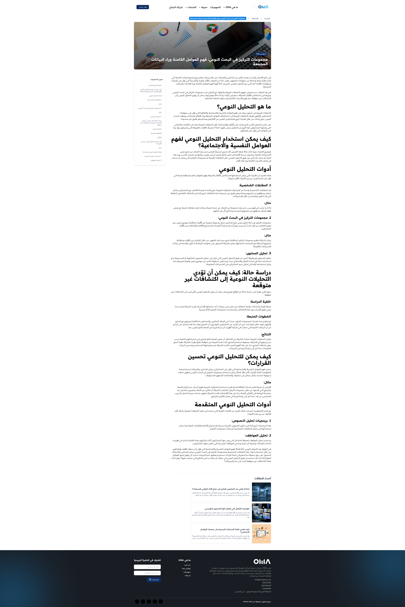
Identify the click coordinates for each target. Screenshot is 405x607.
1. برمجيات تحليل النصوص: (153, 156)
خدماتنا (188, 575)
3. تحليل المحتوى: (156, 116)
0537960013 (266, 586)
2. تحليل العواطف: (156, 160)
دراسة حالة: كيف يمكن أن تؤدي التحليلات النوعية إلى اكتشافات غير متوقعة (151, 123)
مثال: (160, 104)
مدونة (204, 7)
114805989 (266, 588)
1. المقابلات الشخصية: (154, 100)
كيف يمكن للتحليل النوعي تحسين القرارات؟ (151, 143)
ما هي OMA (232, 7)
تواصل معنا (186, 568)
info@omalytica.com (263, 580)
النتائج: (160, 137)
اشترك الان (155, 580)
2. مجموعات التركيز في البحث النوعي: (150, 108)
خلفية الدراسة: (157, 129)
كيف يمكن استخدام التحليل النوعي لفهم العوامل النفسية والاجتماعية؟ (151, 90)
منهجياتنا (187, 572)
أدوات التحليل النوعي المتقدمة (152, 152)
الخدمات (192, 7)
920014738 (266, 583)
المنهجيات (215, 7)
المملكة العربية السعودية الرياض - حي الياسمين (252, 591)
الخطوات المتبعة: (156, 133)
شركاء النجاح (176, 7)
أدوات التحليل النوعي (155, 96)
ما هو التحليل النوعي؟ (155, 85)
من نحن (187, 565)
